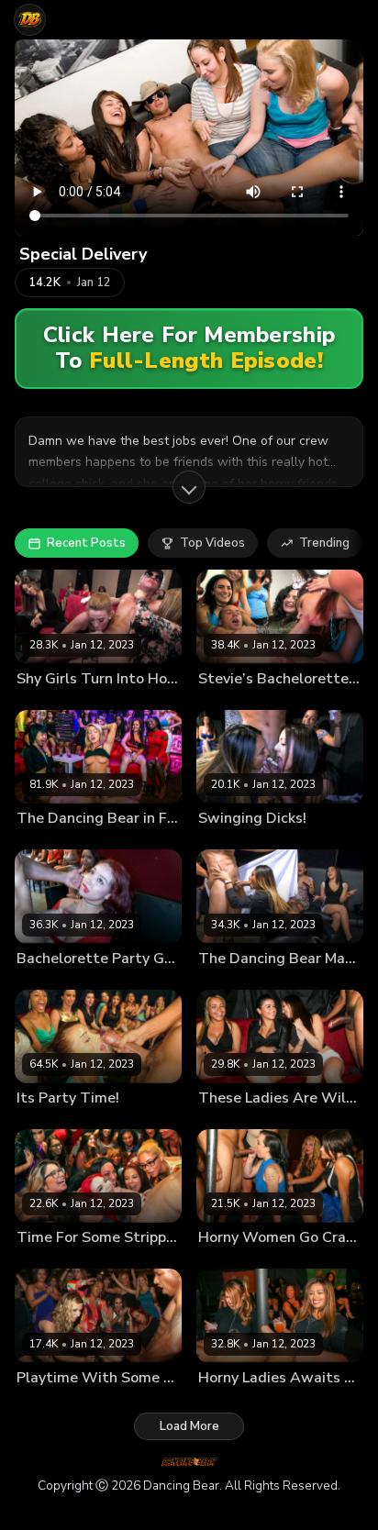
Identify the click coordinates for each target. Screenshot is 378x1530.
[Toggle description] (189, 487)
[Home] (30, 20)
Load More (189, 1426)
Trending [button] (324, 543)
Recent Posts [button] (86, 543)
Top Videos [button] (212, 543)
